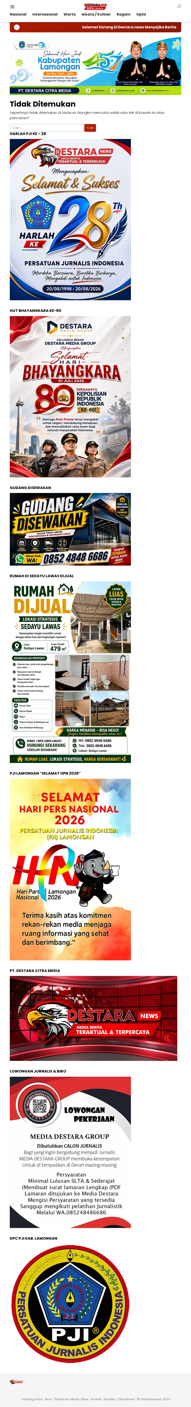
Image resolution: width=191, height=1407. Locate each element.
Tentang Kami (31, 1399)
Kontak (96, 1399)
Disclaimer (126, 1399)
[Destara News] (95, 6)
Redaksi (110, 1399)
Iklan (48, 1399)
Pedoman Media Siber (71, 1399)
